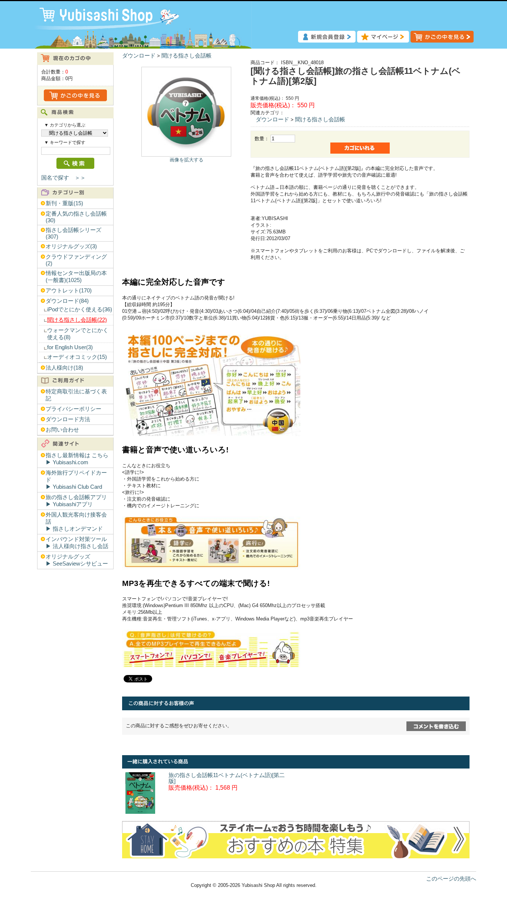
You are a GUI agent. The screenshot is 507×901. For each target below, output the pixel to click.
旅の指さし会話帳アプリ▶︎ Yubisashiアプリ (76, 500)
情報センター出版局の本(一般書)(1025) (76, 276)
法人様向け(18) (64, 368)
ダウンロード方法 (68, 419)
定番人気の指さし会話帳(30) (76, 217)
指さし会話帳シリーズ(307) (73, 233)
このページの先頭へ (451, 879)
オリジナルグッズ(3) (71, 246)
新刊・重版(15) (64, 203)
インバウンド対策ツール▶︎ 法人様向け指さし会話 (77, 542)
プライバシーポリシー (73, 409)
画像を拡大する (186, 160)
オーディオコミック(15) (77, 357)
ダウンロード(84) (67, 301)
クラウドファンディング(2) (76, 260)
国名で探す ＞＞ (63, 178)
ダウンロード (139, 56)
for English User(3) (70, 347)
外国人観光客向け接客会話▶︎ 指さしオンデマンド (76, 522)
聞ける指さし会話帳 (186, 56)
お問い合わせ (62, 430)
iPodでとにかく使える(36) (79, 309)
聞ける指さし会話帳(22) (77, 320)
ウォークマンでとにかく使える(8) (77, 333)
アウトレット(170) (69, 291)
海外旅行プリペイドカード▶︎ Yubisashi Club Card (76, 480)
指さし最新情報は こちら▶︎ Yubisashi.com (77, 458)
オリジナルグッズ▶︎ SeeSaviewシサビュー (77, 560)
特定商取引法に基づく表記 (76, 395)
